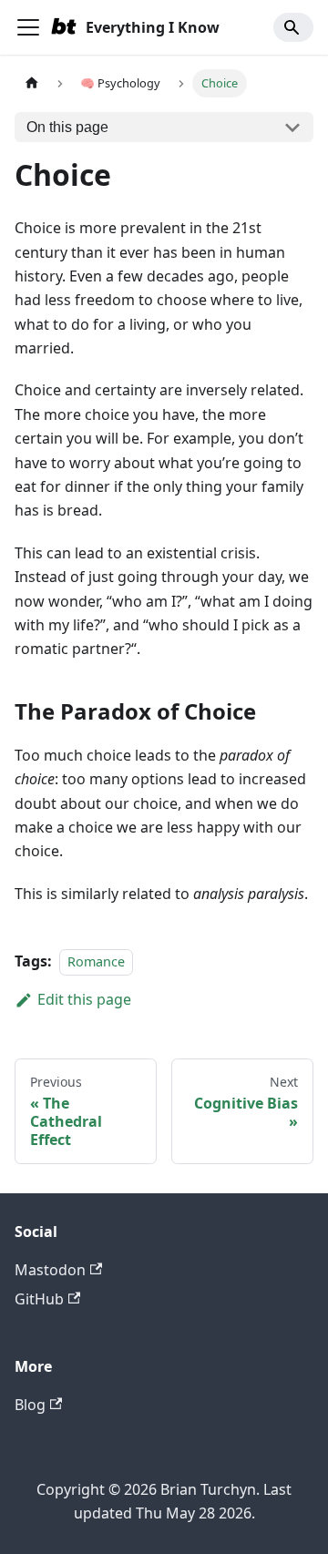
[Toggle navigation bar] (28, 27)
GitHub (39, 1299)
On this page (67, 127)
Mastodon (50, 1270)
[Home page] (32, 83)
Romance (96, 961)
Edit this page (84, 999)
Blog (30, 1405)
